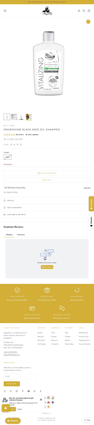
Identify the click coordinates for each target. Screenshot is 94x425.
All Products (42, 344)
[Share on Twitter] (14, 144)
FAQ (66, 333)
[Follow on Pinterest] (23, 391)
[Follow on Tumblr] (40, 391)
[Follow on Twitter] (11, 391)
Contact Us (55, 344)
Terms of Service (84, 344)
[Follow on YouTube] (29, 391)
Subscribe (12, 384)
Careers (54, 336)
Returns (67, 340)
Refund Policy (83, 333)
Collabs (67, 336)
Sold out (47, 180)
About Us (54, 340)
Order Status (69, 344)
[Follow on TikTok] (34, 391)
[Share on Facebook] (11, 144)
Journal (40, 333)
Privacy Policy (83, 336)
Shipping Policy (84, 340)
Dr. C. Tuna (9, 126)
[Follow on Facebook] (5, 391)
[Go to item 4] (29, 117)
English (45, 413)
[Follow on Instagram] (17, 391)
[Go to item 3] (21, 117)
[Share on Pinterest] (17, 144)
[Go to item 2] (14, 117)
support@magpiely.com (12, 355)
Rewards (40, 336)
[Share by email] (21, 144)
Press (53, 333)
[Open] (6, 408)
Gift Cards (41, 340)
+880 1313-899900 (10, 352)
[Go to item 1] (7, 117)
